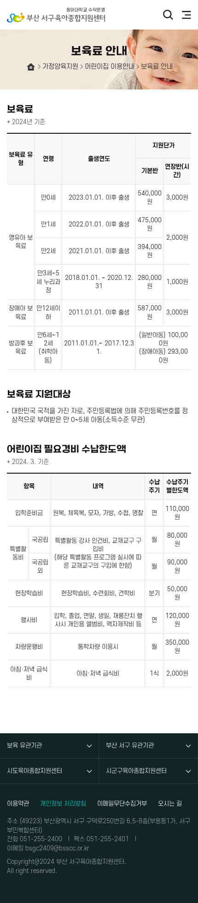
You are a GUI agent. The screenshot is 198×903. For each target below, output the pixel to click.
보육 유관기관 (24, 745)
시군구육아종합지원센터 (136, 770)
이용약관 (18, 803)
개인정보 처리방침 (63, 803)
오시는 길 (170, 803)
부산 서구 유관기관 (130, 745)
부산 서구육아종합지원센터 (60, 15)
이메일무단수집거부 (122, 803)
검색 (168, 15)
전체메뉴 (186, 15)
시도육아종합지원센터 (34, 770)
